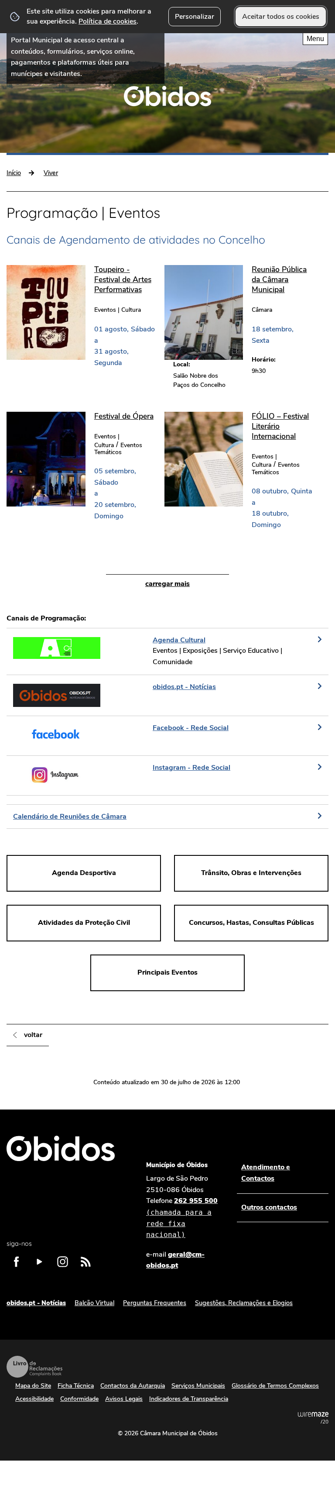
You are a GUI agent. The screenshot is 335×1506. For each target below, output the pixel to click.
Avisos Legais (124, 1399)
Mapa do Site (33, 1386)
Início (14, 173)
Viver (51, 173)
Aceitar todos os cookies (280, 16)
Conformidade (79, 1399)
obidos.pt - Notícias (36, 1303)
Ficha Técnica (76, 1386)
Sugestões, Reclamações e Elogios (244, 1303)
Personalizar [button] (194, 16)
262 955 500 (182, 1217)
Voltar (33, 1035)
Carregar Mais (167, 584)
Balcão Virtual (94, 1303)
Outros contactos (269, 1207)
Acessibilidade (34, 1399)
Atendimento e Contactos (265, 1172)
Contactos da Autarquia (132, 1386)
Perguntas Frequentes (154, 1303)
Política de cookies (108, 21)
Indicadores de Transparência (188, 1399)
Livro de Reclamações (34, 1367)
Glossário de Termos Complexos (275, 1386)
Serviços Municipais (198, 1386)
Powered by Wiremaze (313, 1417)
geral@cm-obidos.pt (175, 1260)
